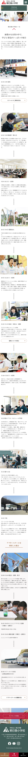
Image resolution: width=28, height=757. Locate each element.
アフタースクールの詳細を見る (14, 697)
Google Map (22, 734)
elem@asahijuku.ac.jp (16, 738)
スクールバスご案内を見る (14, 100)
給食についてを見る (14, 341)
